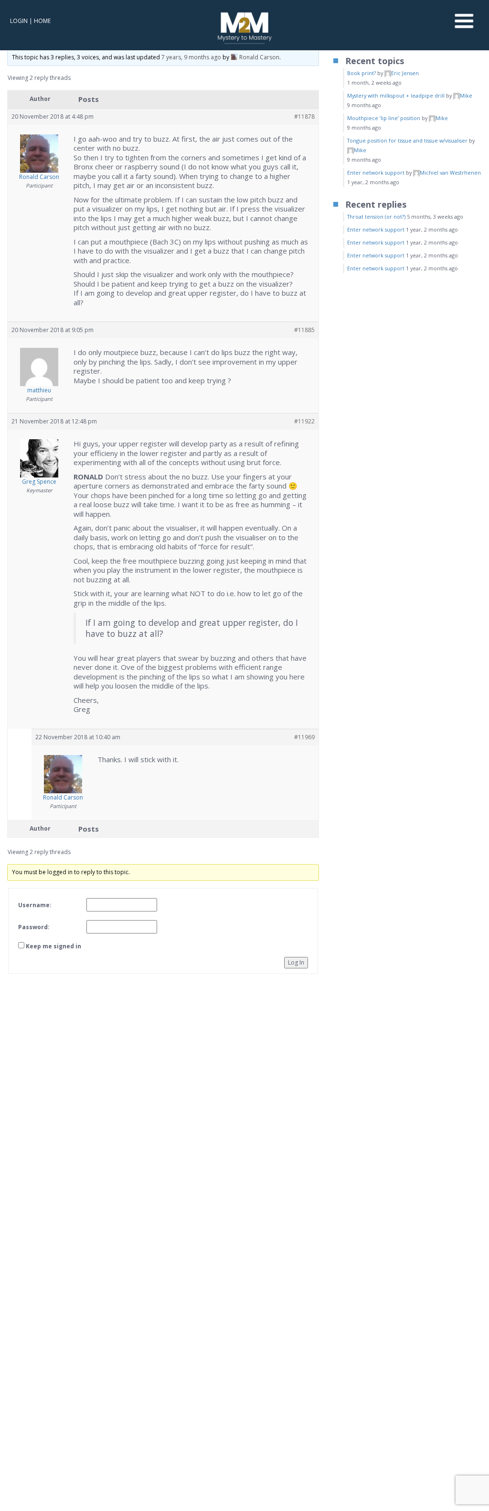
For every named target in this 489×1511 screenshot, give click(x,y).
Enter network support (375, 172)
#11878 (304, 116)
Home (42, 21)
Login (19, 21)
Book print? (361, 73)
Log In (296, 962)
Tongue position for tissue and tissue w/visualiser (407, 140)
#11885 (304, 330)
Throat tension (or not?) (376, 216)
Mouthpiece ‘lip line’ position (383, 118)
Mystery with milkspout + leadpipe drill (396, 95)
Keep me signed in (53, 946)
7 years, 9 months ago (191, 57)
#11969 (304, 737)
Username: (35, 905)
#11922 (304, 421)
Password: (34, 927)
